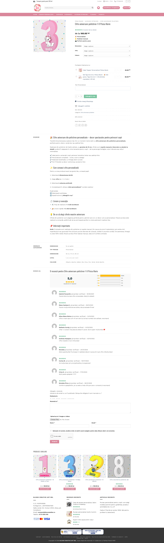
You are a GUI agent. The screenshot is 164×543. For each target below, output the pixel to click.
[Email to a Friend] (82, 125)
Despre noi (80, 538)
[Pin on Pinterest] (85, 125)
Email (94, 423)
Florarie (93, 14)
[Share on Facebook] (76, 125)
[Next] (130, 474)
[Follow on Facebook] (126, 1)
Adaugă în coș (90, 96)
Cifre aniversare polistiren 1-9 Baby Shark (69, 480)
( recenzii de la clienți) (89, 30)
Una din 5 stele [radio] (50, 399)
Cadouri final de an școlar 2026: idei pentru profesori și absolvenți (114, 511)
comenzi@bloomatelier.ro (46, 512)
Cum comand (46, 537)
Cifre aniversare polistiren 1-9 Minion (94, 480)
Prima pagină (79, 21)
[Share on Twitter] (79, 125)
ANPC (126, 537)
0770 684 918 (43, 514)
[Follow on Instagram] (129, 1)
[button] (127, 7)
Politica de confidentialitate (101, 537)
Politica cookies (85, 537)
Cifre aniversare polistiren (109, 21)
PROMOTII (101, 14)
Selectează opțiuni (45, 488)
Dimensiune (78, 46)
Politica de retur (56, 537)
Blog (86, 538)
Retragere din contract (71, 537)
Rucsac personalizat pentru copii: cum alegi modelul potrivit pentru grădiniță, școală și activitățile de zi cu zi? (114, 505)
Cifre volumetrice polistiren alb (119, 479)
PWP (114, 540)
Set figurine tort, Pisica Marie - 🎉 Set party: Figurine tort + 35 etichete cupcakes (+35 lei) (95, 77)
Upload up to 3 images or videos (60, 416)
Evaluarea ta (53, 396)
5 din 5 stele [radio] (70, 399)
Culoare (77, 55)
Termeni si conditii (117, 537)
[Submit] (92, 7)
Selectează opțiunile (119, 488)
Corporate (59, 14)
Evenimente (68, 14)
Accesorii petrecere (81, 14)
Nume (52, 423)
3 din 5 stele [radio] (57, 399)
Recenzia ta (54, 401)
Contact (99, 1)
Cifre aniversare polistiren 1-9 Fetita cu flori (45, 480)
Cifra (76, 50)
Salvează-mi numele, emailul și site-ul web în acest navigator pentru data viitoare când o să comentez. (84, 431)
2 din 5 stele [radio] (53, 399)
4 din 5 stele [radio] (63, 399)
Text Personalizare (80, 85)
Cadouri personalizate (46, 14)
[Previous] (33, 474)
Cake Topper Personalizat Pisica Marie (95, 70)
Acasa (35, 14)
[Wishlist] (98, 7)
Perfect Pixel (107, 540)
